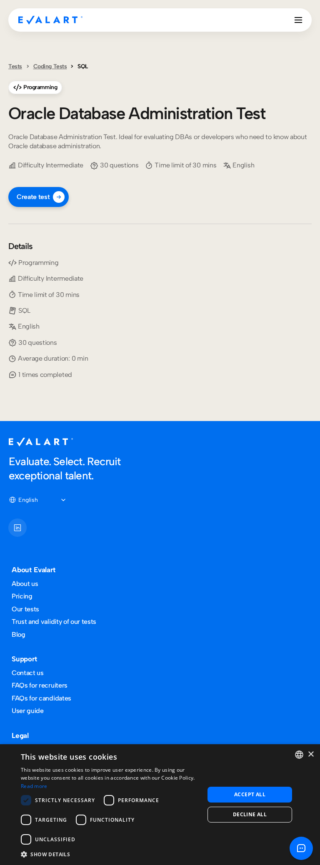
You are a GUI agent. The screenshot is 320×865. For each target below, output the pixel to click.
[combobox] (299, 754)
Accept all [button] (249, 794)
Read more (34, 786)
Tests (15, 66)
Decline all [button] (250, 814)
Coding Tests (50, 66)
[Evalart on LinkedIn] (17, 528)
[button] (110, 854)
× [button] (311, 754)
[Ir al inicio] (50, 20)
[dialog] (160, 804)
